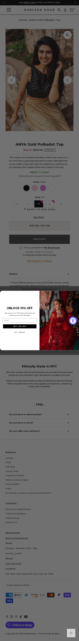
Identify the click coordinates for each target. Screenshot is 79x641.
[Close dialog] (77, 293)
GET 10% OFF (19, 326)
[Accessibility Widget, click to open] (73, 320)
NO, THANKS (20, 332)
